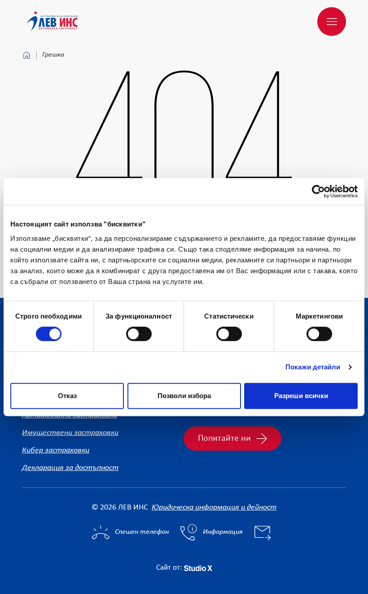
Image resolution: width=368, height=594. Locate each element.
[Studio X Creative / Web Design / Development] (198, 568)
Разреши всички (301, 395)
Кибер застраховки (55, 450)
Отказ (67, 395)
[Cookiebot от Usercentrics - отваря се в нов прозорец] (318, 191)
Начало (26, 55)
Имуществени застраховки (70, 433)
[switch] (139, 334)
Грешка (53, 54)
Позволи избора (184, 395)
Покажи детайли (312, 367)
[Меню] (331, 21)
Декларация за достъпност (70, 468)
